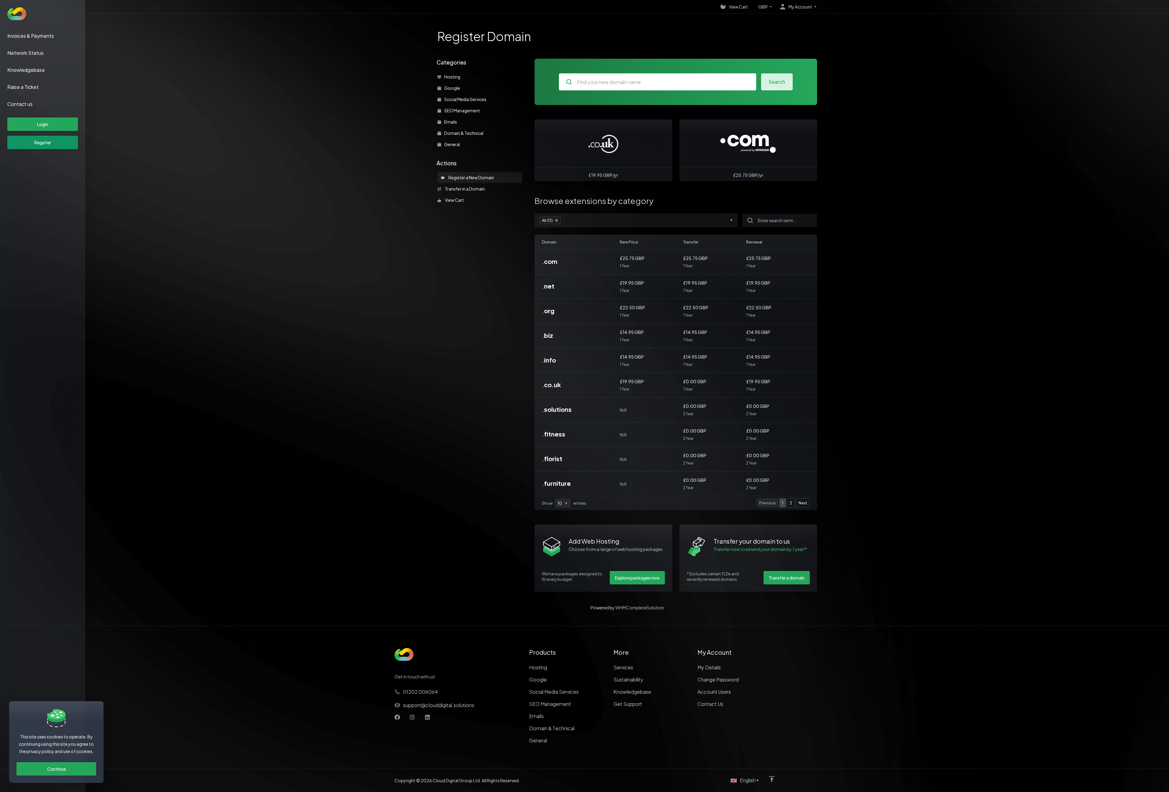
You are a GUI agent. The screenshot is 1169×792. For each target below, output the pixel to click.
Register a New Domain (470, 177)
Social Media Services (465, 99)
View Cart (454, 200)
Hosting (452, 76)
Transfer (690, 242)
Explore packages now (637, 577)
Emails (450, 121)
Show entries (564, 503)
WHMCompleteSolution (639, 607)
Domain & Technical (463, 133)
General (452, 144)
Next (803, 502)
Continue (56, 769)
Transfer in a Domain (464, 188)
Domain (549, 242)
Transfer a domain (787, 577)
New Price (629, 242)
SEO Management (462, 110)
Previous (767, 502)
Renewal (754, 242)
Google (452, 88)
